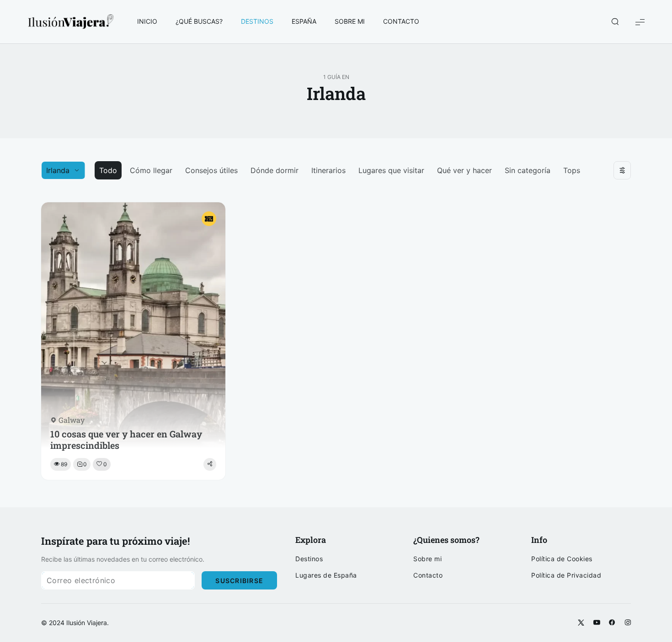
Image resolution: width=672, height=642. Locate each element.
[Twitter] (581, 622)
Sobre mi (427, 559)
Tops (571, 170)
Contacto (428, 575)
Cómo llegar (151, 170)
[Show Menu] (640, 21)
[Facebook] (612, 622)
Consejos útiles (211, 170)
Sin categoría (527, 170)
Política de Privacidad (566, 575)
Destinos (309, 559)
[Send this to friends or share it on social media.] (209, 464)
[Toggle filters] (622, 170)
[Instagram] (627, 622)
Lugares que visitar (391, 170)
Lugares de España (326, 575)
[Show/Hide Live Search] (615, 22)
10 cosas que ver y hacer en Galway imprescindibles (126, 439)
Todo (108, 170)
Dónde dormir (275, 170)
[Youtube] (596, 622)
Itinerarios (328, 170)
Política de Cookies (561, 559)
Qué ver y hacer (464, 170)
